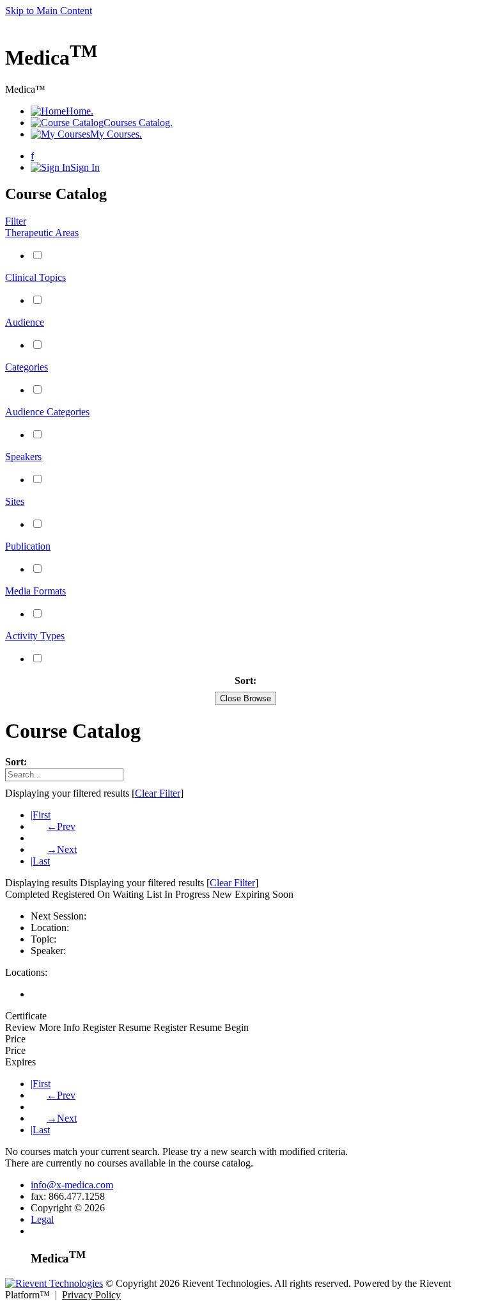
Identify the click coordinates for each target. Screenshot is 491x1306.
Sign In (85, 167)
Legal (42, 1219)
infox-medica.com (72, 1184)
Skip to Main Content (48, 10)
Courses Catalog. (138, 122)
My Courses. (116, 134)
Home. (79, 111)
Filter (15, 221)
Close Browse (245, 698)
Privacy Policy (91, 1294)
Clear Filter (157, 793)
